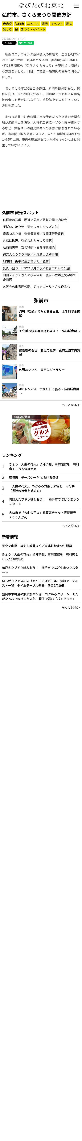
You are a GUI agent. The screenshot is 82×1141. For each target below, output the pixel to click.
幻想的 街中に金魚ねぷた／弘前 (26, 261)
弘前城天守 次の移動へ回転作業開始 (29, 247)
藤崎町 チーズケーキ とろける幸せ (33, 477)
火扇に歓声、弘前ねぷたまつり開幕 (27, 240)
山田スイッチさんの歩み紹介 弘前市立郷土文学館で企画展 (39, 277)
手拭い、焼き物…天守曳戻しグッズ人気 (30, 226)
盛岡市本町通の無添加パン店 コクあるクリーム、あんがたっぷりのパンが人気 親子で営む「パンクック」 (40, 596)
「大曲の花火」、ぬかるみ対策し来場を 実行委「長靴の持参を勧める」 (42, 488)
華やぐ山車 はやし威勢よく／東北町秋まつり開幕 (37, 545)
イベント (57, 23)
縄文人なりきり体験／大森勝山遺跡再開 (30, 254)
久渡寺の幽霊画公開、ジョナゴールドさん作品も (36, 286)
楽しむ (7, 29)
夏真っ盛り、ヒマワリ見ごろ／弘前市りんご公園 (36, 268)
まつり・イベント (33, 29)
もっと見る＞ (71, 405)
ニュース (33, 23)
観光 (45, 23)
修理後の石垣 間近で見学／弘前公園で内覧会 (35, 219)
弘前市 (19, 23)
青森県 (7, 23)
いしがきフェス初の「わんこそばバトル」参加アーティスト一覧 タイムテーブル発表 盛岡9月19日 (40, 583)
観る (69, 23)
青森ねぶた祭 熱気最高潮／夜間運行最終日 (33, 233)
